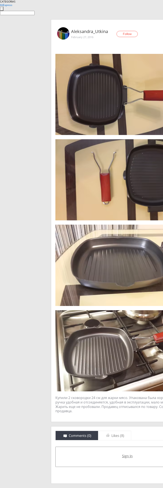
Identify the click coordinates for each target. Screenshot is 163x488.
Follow (127, 34)
